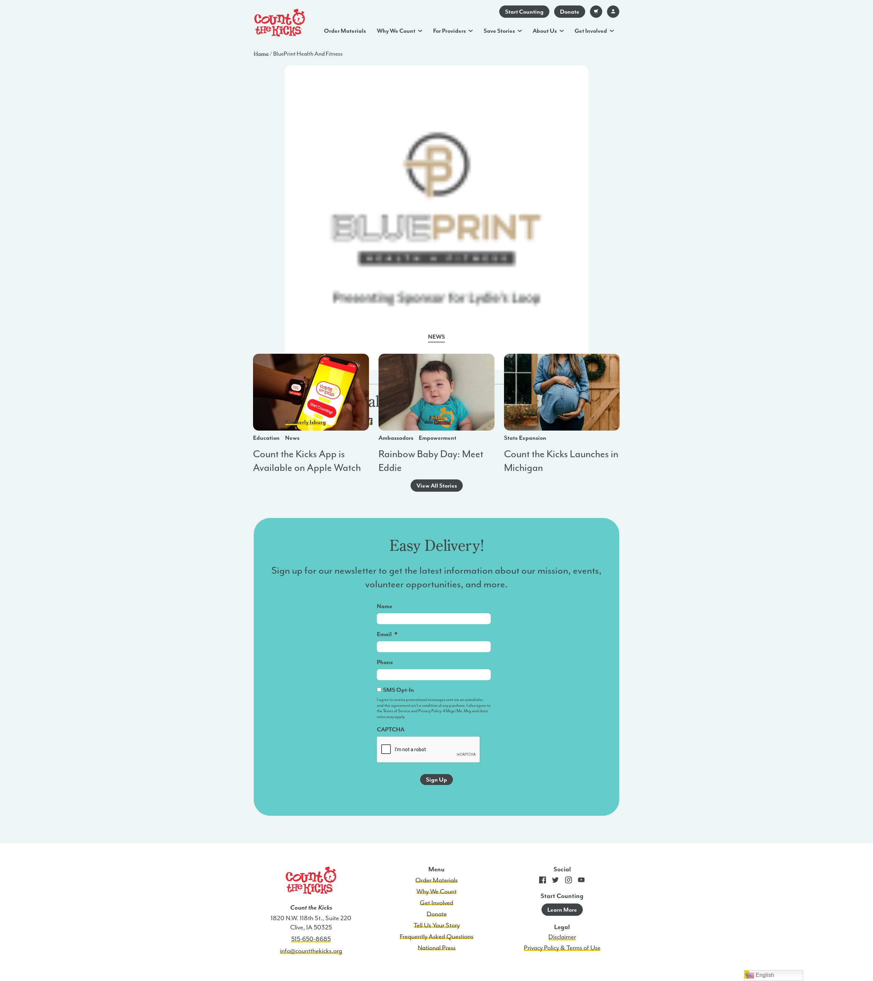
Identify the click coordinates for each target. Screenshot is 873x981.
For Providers (449, 30)
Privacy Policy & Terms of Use (562, 948)
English (764, 975)
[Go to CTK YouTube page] (581, 881)
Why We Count (396, 30)
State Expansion (525, 437)
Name (385, 606)
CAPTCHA (390, 729)
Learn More (562, 909)
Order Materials (345, 30)
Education (266, 437)
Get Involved (591, 30)
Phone (385, 662)
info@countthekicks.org (311, 951)
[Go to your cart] (596, 11)
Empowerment (437, 437)
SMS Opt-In (398, 689)
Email (387, 634)
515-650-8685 (311, 939)
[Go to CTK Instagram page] (568, 881)
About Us (545, 30)
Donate (569, 11)
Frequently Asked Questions (436, 936)
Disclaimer (562, 937)
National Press (437, 948)
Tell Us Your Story (437, 925)
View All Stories (436, 485)
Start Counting (524, 11)
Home (261, 53)
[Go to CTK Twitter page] (555, 881)
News (292, 437)
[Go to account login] (613, 11)
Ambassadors (396, 437)
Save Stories (499, 30)
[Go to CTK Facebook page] (542, 881)
